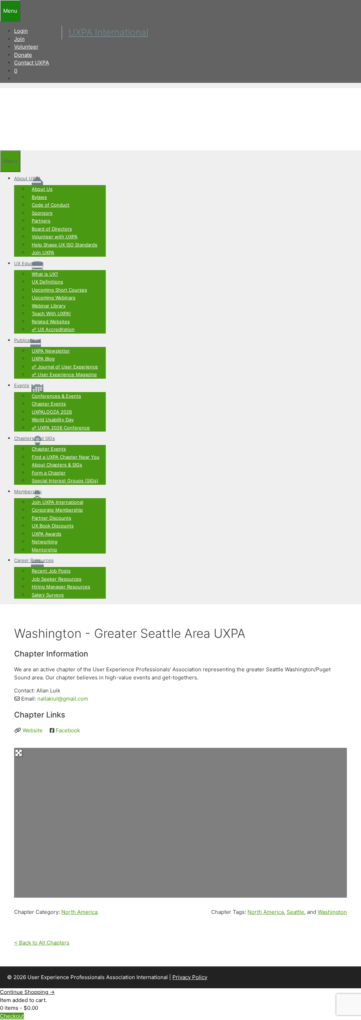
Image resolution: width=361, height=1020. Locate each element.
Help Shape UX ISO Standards (64, 245)
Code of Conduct (50, 205)
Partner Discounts (51, 518)
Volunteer (26, 46)
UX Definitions (47, 282)
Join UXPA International (57, 502)
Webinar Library (49, 306)
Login (21, 31)
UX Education (29, 263)
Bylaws (39, 197)
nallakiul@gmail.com (62, 698)
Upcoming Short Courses (59, 290)
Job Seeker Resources (56, 579)
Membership (28, 491)
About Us (42, 189)
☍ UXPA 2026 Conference (61, 427)
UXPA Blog (43, 358)
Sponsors (42, 213)
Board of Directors (52, 229)
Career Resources (34, 560)
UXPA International (108, 32)
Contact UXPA (31, 62)
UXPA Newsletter (51, 351)
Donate (23, 54)
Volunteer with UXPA (55, 236)
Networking (44, 541)
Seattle (295, 912)
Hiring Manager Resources (61, 587)
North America (79, 912)
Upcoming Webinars (53, 297)
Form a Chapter (49, 473)
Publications (27, 340)
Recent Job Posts (51, 571)
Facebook (68, 730)
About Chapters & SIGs (57, 465)
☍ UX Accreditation (53, 329)
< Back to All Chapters (41, 942)
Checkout (12, 1016)
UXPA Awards (46, 534)
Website (33, 730)
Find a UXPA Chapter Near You (65, 457)
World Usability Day (53, 419)
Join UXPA (43, 252)
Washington (332, 912)
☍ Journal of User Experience (65, 366)
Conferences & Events (56, 396)
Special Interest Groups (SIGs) (65, 480)
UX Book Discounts (53, 526)
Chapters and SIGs (34, 438)
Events (21, 385)
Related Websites (51, 321)
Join (19, 39)
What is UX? (45, 274)
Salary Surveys (48, 595)
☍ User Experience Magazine (64, 374)
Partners (41, 221)
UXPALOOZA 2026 (52, 412)
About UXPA (27, 178)
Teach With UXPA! (51, 313)
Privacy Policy (189, 977)
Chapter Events (49, 404)
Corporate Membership (57, 510)
